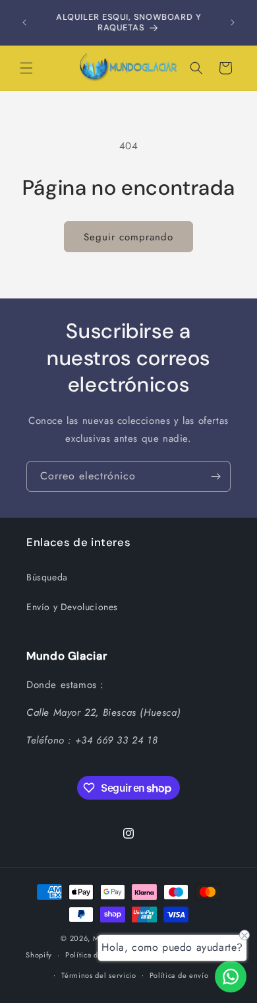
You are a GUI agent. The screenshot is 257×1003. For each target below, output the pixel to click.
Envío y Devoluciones (72, 606)
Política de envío (179, 975)
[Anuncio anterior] (24, 22)
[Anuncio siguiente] (232, 22)
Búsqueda (47, 577)
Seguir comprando (128, 237)
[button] (26, 68)
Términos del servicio (98, 975)
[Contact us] (230, 976)
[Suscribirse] (215, 476)
